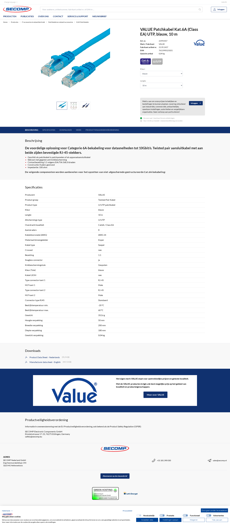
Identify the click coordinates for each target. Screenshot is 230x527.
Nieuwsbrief (99, 16)
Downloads (65, 130)
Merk (78, 130)
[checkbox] (138, 515)
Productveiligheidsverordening (102, 130)
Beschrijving (31, 130)
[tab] (62, 106)
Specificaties (48, 130)
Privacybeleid (127, 511)
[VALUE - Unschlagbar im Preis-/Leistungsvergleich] (74, 390)
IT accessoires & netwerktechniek (33, 22)
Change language (10, 2)
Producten (9, 16)
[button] (7, 510)
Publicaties (27, 16)
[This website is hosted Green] (105, 493)
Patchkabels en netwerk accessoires (60, 22)
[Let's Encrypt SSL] (130, 493)
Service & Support (77, 16)
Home (5, 22)
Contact (58, 16)
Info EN (224, 2)
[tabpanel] (73, 63)
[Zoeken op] (199, 9)
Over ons (43, 16)
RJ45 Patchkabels (82, 22)
